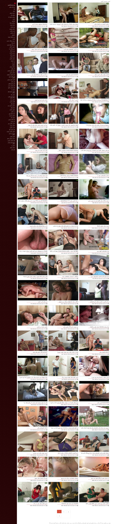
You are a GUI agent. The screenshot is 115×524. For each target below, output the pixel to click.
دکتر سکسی (12, 121)
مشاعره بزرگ (12, 23)
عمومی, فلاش (12, 46)
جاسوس (13, 34)
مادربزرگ (13, 42)
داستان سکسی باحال (11, 138)
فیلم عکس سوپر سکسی (12, 77)
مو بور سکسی (12, 52)
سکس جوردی (12, 125)
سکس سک (13, 94)
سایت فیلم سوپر (12, 113)
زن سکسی (13, 111)
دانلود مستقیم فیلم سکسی (11, 92)
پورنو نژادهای (12, 50)
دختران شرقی (12, 13)
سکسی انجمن (12, 72)
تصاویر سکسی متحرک (11, 131)
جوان (14, 11)
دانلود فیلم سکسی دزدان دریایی (11, 97)
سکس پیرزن (12, 99)
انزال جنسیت (12, 25)
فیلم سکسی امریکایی (11, 74)
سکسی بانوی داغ (12, 17)
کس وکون (13, 68)
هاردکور (13, 21)
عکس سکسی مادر (11, 123)
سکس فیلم (13, 107)
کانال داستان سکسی (11, 79)
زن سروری (13, 60)
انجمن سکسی (12, 127)
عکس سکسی (12, 136)
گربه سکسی (12, 32)
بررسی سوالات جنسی (11, 40)
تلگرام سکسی (12, 101)
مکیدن (14, 19)
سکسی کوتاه (12, 147)
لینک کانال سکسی (11, 119)
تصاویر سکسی (12, 109)
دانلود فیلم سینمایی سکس (11, 143)
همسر (14, 38)
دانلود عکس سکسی (11, 70)
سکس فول (13, 103)
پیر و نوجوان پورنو (11, 36)
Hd (14, 9)
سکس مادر (13, 15)
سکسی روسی (12, 66)
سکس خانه (13, 117)
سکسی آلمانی (12, 58)
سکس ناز (13, 89)
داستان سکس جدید (11, 105)
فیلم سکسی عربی (11, 85)
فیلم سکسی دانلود (11, 87)
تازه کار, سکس (12, 7)
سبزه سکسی (12, 56)
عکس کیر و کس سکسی (12, 134)
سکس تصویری (12, 28)
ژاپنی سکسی (12, 30)
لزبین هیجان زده (12, 48)
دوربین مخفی (12, 54)
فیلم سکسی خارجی (11, 140)
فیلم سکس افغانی (11, 83)
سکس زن (13, 145)
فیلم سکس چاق (12, 129)
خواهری (13, 64)
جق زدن (13, 62)
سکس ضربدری (12, 115)
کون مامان (13, 81)
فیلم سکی (13, 149)
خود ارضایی (13, 27)
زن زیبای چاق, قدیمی (11, 44)
